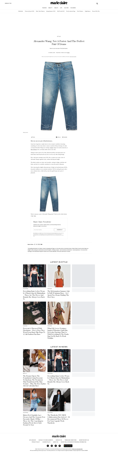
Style (59, 36)
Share (34, 137)
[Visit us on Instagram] (52, 446)
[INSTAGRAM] (38, 244)
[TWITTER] (36, 244)
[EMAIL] (41, 244)
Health (56, 7)
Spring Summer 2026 (50, 11)
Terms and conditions (70, 440)
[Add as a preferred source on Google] (76, 445)
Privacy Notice (35, 234)
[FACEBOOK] (35, 244)
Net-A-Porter (34, 149)
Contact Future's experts (45, 440)
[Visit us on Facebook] (56, 446)
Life (61, 7)
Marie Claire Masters (40, 11)
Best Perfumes (80, 11)
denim (51, 147)
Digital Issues (87, 11)
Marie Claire (52, 52)
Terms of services (47, 233)
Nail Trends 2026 (60, 11)
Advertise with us (84, 440)
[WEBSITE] (40, 244)
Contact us (59, 440)
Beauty (50, 7)
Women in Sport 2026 (29, 11)
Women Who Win (96, 11)
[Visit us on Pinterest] (60, 446)
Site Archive (32, 440)
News (68, 52)
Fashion (44, 7)
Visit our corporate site (77, 449)
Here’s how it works (73, 56)
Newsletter (65, 137)
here (35, 215)
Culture (66, 7)
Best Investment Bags (70, 11)
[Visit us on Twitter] (48, 446)
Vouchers (73, 7)
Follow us (59, 137)
